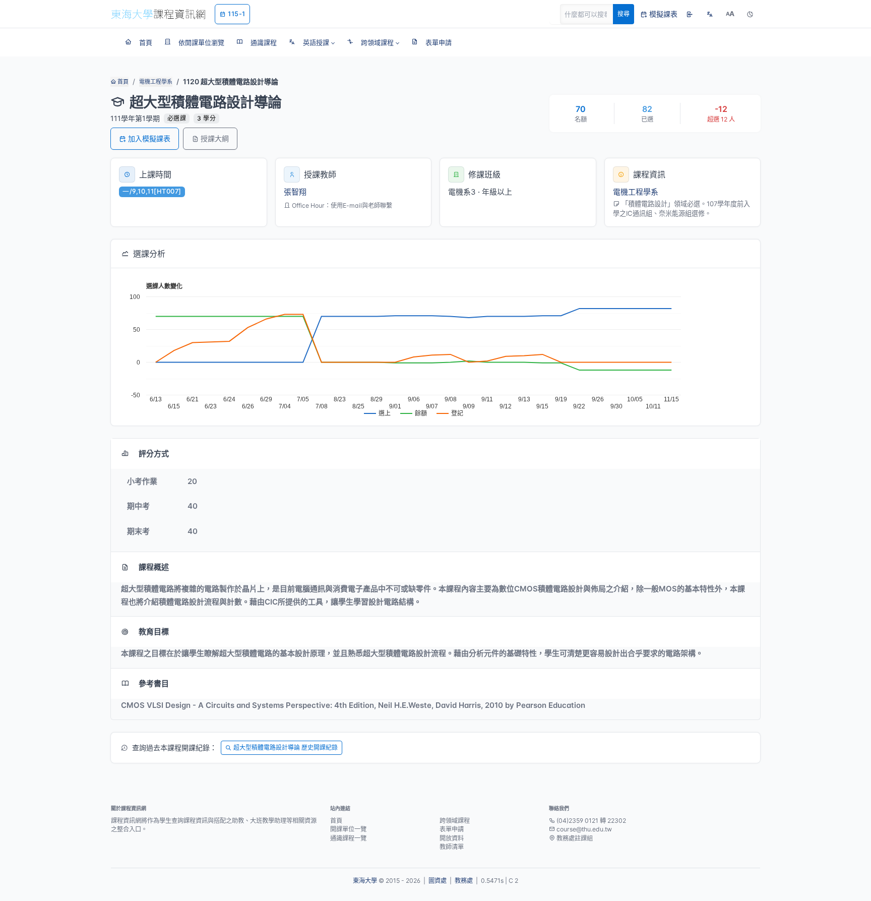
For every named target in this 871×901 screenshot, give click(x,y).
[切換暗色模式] (750, 14)
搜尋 (623, 14)
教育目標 (154, 631)
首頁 (122, 81)
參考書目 (154, 683)
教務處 (464, 880)
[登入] (689, 14)
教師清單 (452, 847)
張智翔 (295, 192)
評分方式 (154, 453)
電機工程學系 (155, 81)
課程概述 (154, 567)
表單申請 (452, 829)
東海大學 (365, 880)
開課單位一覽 (348, 829)
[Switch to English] (710, 14)
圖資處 (437, 880)
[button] (312, 42)
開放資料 (452, 838)
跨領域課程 (455, 820)
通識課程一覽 (348, 838)
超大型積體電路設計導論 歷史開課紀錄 (285, 747)
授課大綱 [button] (215, 138)
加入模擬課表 (149, 138)
